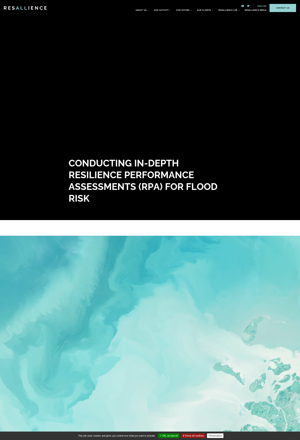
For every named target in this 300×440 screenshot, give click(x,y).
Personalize (215, 435)
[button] (259, 6)
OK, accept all (170, 435)
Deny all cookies (194, 435)
